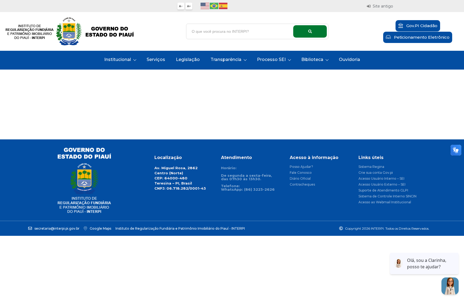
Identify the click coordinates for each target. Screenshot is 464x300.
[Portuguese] (214, 5)
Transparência (226, 59)
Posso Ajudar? (301, 167)
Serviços (156, 59)
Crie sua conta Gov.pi (375, 173)
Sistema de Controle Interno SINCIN (387, 196)
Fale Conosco (301, 173)
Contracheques (302, 184)
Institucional (117, 59)
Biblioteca (312, 59)
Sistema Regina (371, 167)
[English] (205, 5)
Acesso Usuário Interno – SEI (381, 178)
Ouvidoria (349, 59)
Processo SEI (271, 59)
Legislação (188, 59)
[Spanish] (223, 5)
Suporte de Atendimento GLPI (383, 190)
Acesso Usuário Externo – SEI (381, 184)
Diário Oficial (300, 178)
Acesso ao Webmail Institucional (384, 202)
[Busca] (310, 31)
